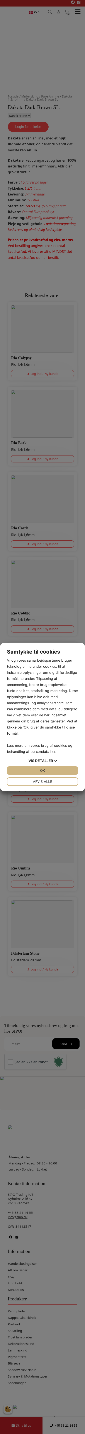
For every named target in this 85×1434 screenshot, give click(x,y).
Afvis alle (42, 781)
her (52, 751)
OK (42, 770)
